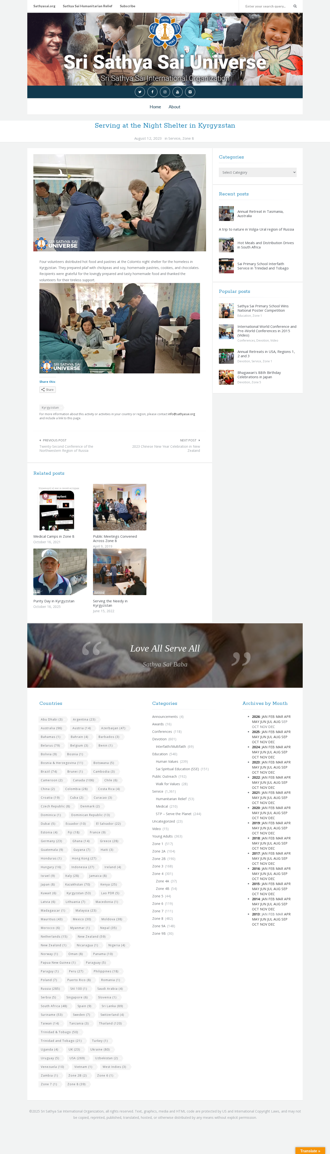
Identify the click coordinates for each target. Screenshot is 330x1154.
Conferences (246, 340)
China (48, 789)
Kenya (108, 884)
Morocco (50, 928)
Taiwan (50, 1023)
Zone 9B (159, 933)
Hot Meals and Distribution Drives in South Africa (265, 244)
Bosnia (75, 754)
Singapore (77, 997)
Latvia (48, 902)
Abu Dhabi (52, 719)
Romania (110, 980)
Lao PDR (110, 893)
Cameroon (52, 780)
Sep (284, 737)
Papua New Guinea (58, 963)
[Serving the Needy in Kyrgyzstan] (131, 572)
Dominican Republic (90, 815)
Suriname (52, 1015)
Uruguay (50, 1058)
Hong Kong (84, 858)
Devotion (262, 340)
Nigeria (116, 945)
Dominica (51, 815)
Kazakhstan (77, 884)
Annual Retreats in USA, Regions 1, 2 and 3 (266, 353)
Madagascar (53, 910)
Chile (110, 780)
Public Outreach (164, 776)
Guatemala (52, 850)
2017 (256, 853)
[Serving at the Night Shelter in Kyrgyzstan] (119, 202)
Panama (103, 954)
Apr (287, 716)
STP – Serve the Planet (174, 813)
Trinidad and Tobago (61, 1041)
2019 (256, 823)
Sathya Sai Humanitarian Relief (87, 6)
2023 (256, 762)
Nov (263, 742)
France (98, 832)
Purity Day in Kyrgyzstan (53, 600)
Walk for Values (168, 784)
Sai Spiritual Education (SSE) (177, 769)
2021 (256, 792)
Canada (83, 780)
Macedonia (107, 902)
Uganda (49, 1049)
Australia (51, 728)
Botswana (103, 763)
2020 (256, 807)
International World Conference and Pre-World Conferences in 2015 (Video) (266, 330)
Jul (270, 721)
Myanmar (80, 928)
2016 (256, 868)
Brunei (75, 771)
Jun (263, 721)
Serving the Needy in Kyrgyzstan (110, 603)
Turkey (100, 1041)
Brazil (49, 771)
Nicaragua (87, 945)
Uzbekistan (106, 1058)
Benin (106, 745)
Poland (49, 980)
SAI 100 (78, 989)
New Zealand (92, 936)
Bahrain (79, 737)
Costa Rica (109, 789)
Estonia (49, 832)
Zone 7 (49, 1084)
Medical (162, 806)
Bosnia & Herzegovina (62, 763)
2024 (256, 747)
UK (74, 1049)
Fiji (73, 832)
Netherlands (54, 936)
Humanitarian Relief (171, 799)
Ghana (81, 841)
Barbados (109, 737)
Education (244, 316)
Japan (48, 884)
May (255, 721)
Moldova (111, 919)
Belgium (79, 745)
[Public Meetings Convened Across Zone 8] (131, 507)
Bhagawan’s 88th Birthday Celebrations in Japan (259, 374)
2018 (256, 838)
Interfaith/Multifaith (171, 746)
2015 (256, 883)
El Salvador (108, 824)
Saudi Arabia (110, 989)
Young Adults (162, 836)
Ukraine (100, 1049)
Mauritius (52, 919)
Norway (49, 954)
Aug (276, 721)
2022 (256, 777)
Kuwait (48, 893)
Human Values (167, 761)
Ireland (113, 867)
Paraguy (50, 971)
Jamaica (98, 876)
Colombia (76, 789)
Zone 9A (158, 926)
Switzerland (112, 1015)
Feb (271, 716)
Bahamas (50, 737)
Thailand (110, 1023)
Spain (84, 1006)
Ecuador (76, 824)
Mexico (82, 919)
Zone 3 (157, 866)
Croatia (50, 798)
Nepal (108, 928)
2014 (256, 899)
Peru (76, 971)
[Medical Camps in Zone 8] (71, 507)
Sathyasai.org (44, 6)
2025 (256, 731)
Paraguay (96, 963)
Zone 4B (162, 888)
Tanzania (79, 1023)
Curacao (103, 798)
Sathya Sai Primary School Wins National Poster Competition (263, 308)
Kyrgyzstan (50, 407)
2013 (256, 914)
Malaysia (86, 910)
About (174, 106)
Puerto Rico (79, 980)
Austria (81, 728)
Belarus (50, 745)
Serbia (48, 997)
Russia (50, 989)
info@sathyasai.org (181, 414)
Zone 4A (162, 881)
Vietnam (83, 1067)
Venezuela (52, 1067)
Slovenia (107, 997)
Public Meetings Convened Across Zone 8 (115, 538)
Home (155, 106)
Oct (255, 742)
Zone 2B (77, 1075)
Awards (158, 724)
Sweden (81, 1015)
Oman (75, 954)
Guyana (81, 850)
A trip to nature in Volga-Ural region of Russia (256, 229)
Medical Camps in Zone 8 (53, 536)
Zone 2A (158, 851)
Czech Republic (55, 806)
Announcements (165, 716)
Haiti (107, 850)
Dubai (48, 824)
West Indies (114, 1067)
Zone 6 (105, 1075)
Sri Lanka (112, 1006)
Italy (72, 876)
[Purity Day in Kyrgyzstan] (71, 572)
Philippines (106, 971)
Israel (48, 876)
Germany (51, 841)
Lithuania (75, 902)
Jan (264, 716)
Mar (279, 716)
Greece (109, 841)
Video (274, 340)
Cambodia (104, 771)
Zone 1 (257, 316)
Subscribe (127, 6)
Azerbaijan (113, 728)
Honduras (51, 858)
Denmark (90, 806)
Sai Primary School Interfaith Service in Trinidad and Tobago (263, 265)
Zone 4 (157, 873)
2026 (256, 716)
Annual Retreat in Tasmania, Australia (260, 213)
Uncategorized (163, 821)
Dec (271, 742)
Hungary (51, 867)
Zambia (49, 1075)
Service (174, 138)
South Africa (54, 1006)
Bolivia (49, 754)
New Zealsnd (53, 945)
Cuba (76, 798)
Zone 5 (256, 382)
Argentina (84, 719)
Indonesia (83, 867)
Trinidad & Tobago (59, 1032)
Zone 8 (188, 138)
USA (77, 1058)
